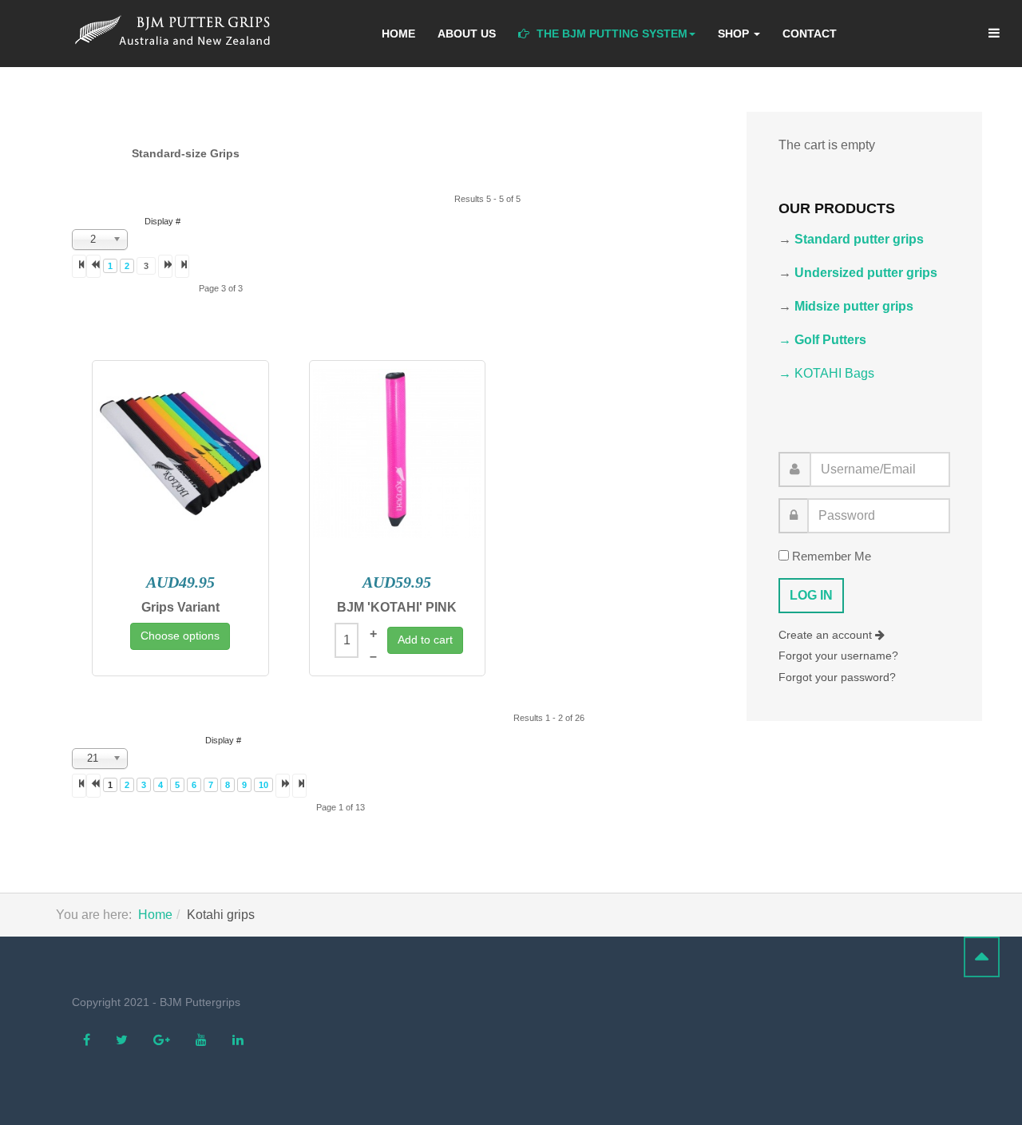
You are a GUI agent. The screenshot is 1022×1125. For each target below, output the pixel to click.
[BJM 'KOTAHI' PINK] (397, 453)
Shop (735, 33)
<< (79, 266)
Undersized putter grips (865, 272)
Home (398, 33)
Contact (809, 33)
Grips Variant (180, 607)
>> (299, 785)
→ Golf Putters (822, 340)
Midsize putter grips (853, 306)
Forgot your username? (838, 655)
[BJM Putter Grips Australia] (177, 31)
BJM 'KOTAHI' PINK (397, 607)
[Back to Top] (982, 957)
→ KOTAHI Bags (826, 373)
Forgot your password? (837, 677)
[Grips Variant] (180, 453)
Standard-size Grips (186, 153)
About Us (467, 33)
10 (263, 785)
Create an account (826, 634)
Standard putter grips (859, 239)
